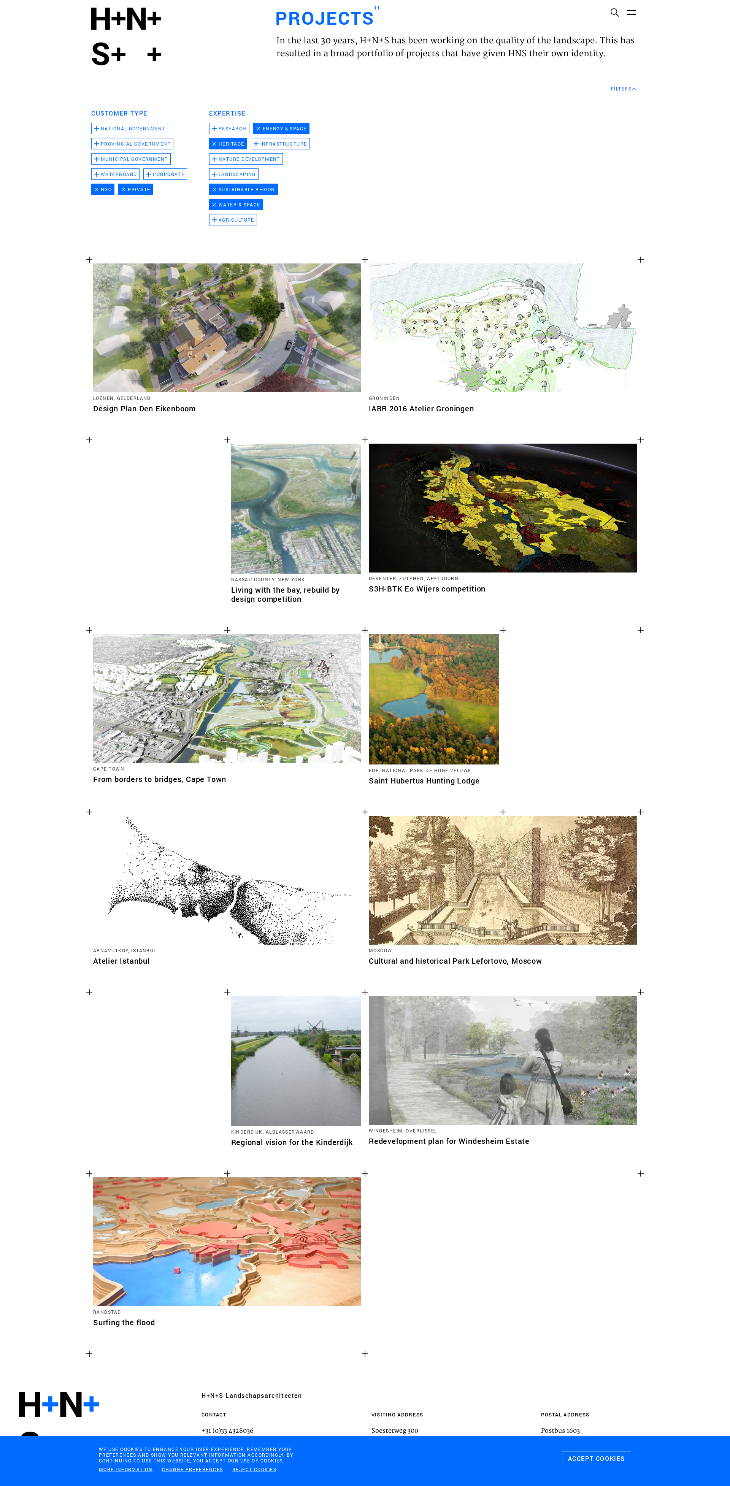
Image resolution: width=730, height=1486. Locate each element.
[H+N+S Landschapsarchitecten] (59, 1425)
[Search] (614, 12)
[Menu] (631, 12)
